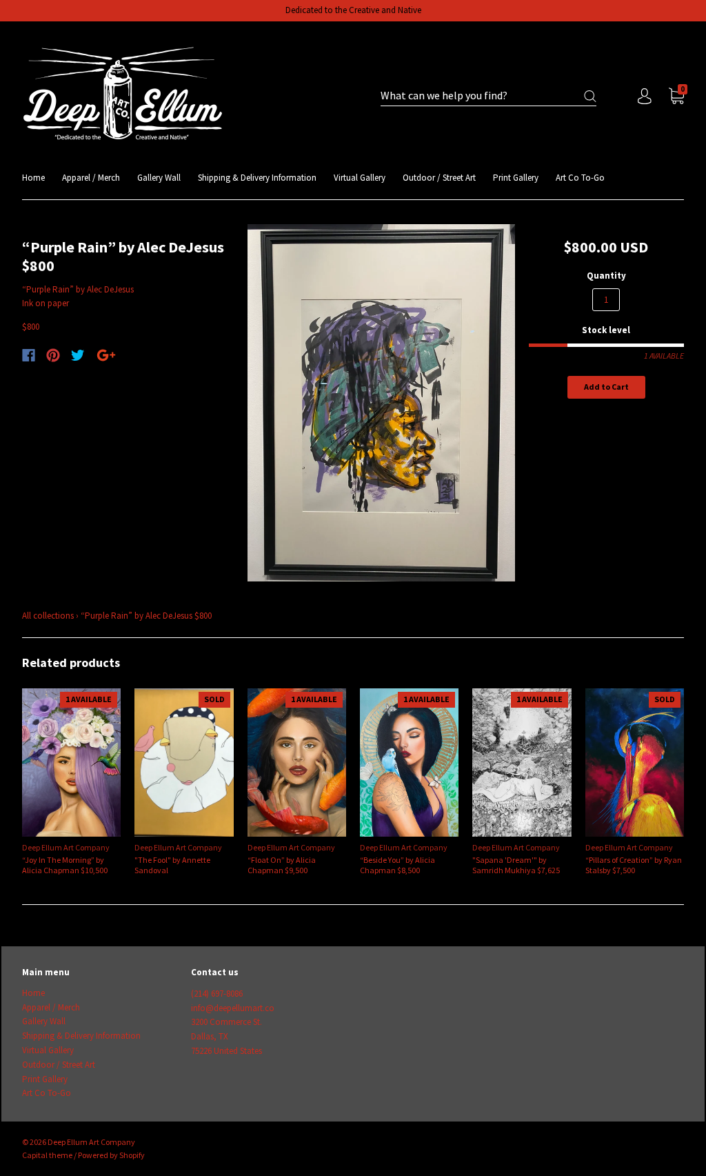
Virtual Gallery (359, 177)
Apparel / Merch (91, 177)
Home (33, 177)
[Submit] (590, 96)
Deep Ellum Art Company (66, 847)
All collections (48, 615)
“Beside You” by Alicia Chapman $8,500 (397, 865)
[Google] (106, 355)
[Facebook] (29, 355)
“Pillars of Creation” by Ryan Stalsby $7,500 (633, 865)
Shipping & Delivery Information (257, 177)
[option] (382, 403)
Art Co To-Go (580, 177)
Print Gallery (515, 177)
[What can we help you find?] (488, 96)
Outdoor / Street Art (439, 177)
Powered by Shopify (111, 1155)
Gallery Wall (159, 177)
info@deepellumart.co (232, 1008)
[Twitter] (77, 355)
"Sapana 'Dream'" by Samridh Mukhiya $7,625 (516, 865)
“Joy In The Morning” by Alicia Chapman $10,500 (65, 865)
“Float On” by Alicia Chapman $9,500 (282, 865)
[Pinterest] (53, 355)
